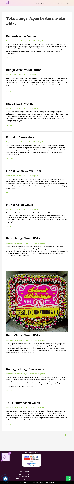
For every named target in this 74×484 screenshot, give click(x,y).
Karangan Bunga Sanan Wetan (26, 369)
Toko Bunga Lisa (41, 3)
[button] (68, 478)
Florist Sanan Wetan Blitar (23, 171)
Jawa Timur (29, 41)
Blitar (23, 41)
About (60, 3)
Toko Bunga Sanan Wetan (23, 402)
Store (52, 3)
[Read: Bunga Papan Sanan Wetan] (37, 301)
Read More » (10, 57)
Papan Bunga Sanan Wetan (23, 238)
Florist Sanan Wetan (19, 204)
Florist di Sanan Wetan (21, 137)
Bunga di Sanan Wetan (21, 36)
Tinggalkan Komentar (13, 41)
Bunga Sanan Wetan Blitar (23, 70)
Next (67, 435)
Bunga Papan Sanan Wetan (23, 335)
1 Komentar (10, 74)
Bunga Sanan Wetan (19, 103)
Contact (68, 3)
